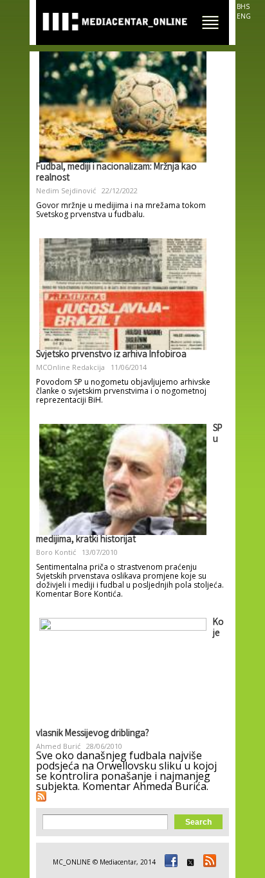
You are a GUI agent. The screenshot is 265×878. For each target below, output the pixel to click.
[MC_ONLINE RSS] (207, 862)
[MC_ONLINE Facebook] (169, 862)
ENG (244, 16)
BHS (243, 6)
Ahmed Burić (58, 746)
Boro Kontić (56, 552)
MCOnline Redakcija (70, 367)
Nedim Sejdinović (66, 190)
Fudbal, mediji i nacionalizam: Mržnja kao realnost (116, 173)
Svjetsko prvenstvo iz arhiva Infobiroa (111, 355)
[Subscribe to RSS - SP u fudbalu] (41, 796)
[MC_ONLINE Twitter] (188, 862)
